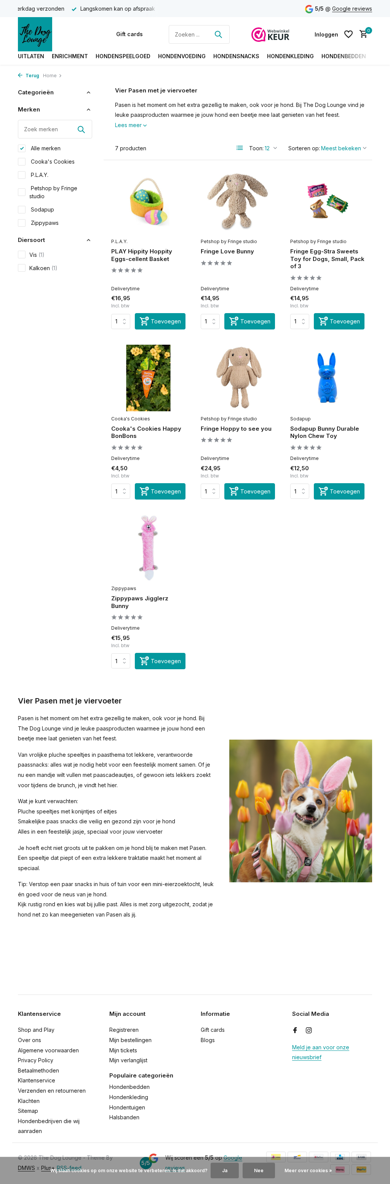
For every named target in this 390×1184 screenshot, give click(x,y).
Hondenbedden (343, 56)
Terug (31, 75)
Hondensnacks (236, 56)
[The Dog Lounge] (56, 34)
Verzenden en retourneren (52, 1090)
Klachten (29, 1101)
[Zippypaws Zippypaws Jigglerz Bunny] (148, 548)
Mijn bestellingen (130, 1040)
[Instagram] (309, 1030)
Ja (224, 1170)
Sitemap (28, 1111)
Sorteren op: (304, 148)
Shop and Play (36, 1029)
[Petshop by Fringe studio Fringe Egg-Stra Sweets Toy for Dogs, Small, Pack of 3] (327, 201)
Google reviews (352, 8)
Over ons (29, 1040)
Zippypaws (44, 223)
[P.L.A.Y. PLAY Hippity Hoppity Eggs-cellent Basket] (148, 201)
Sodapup (41, 209)
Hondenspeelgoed (123, 56)
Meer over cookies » (308, 1170)
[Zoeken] (218, 34)
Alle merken (45, 148)
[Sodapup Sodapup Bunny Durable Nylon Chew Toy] (327, 378)
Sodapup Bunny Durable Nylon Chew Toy (324, 432)
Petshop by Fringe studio (53, 192)
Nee (259, 1170)
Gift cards (129, 34)
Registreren (124, 1029)
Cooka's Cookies (52, 161)
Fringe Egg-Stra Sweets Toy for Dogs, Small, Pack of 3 (327, 259)
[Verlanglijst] (348, 34)
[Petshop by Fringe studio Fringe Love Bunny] (238, 201)
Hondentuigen (127, 1107)
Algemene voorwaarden (48, 1050)
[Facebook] (295, 1030)
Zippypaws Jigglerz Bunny (139, 602)
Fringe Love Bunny (227, 251)
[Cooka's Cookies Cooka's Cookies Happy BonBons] (148, 378)
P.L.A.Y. (38, 175)
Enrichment (70, 56)
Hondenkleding (290, 56)
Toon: (256, 148)
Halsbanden (124, 1117)
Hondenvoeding (182, 56)
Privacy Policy (35, 1060)
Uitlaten (31, 56)
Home (50, 75)
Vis (37, 254)
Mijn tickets (123, 1050)
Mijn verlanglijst (128, 1060)
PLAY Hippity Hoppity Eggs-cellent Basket (141, 255)
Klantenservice (36, 1080)
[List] (240, 148)
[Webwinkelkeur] (270, 34)
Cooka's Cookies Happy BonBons (146, 432)
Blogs (208, 1040)
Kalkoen (43, 268)
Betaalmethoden (38, 1070)
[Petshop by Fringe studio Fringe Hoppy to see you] (238, 378)
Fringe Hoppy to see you (236, 428)
